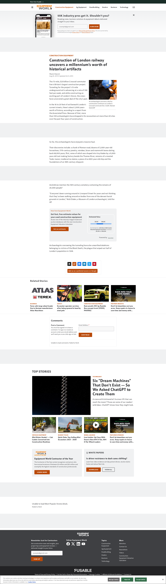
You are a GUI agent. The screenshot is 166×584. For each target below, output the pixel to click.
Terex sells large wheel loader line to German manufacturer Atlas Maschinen (41, 308)
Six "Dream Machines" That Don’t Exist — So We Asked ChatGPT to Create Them (112, 387)
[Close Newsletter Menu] (133, 15)
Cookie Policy (32, 582)
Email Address (84, 325)
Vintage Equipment (39, 435)
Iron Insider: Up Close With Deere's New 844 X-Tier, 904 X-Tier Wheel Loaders (95, 439)
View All (108, 470)
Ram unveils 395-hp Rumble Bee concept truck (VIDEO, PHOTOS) (95, 308)
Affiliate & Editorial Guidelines (112, 574)
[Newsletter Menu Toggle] (134, 7)
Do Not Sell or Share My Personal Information (72, 574)
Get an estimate (60, 229)
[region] (83, 579)
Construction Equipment (61, 55)
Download (93, 470)
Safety (59, 303)
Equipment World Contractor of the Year (53, 458)
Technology (97, 376)
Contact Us (127, 574)
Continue (85, 335)
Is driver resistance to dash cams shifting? (106, 458)
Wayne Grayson (54, 74)
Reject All (127, 579)
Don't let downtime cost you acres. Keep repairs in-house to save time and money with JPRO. (123, 308)
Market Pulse (63, 435)
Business (33, 303)
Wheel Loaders (89, 435)
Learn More (42, 472)
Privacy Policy (75, 32)
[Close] (163, 579)
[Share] (79, 264)
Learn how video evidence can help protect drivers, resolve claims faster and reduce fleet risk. (108, 463)
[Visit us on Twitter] (73, 544)
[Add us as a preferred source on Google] (74, 264)
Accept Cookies (140, 579)
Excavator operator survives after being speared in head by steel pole (69, 308)
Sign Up (37, 559)
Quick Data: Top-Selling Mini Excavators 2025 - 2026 (69, 438)
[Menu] (32, 7)
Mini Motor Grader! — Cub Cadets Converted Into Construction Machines (42, 439)
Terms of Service (86, 32)
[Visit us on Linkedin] (78, 544)
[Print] (69, 264)
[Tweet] (89, 264)
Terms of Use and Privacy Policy (87, 30)
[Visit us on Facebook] (68, 544)
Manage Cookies (94, 574)
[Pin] (94, 264)
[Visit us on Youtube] (83, 544)
